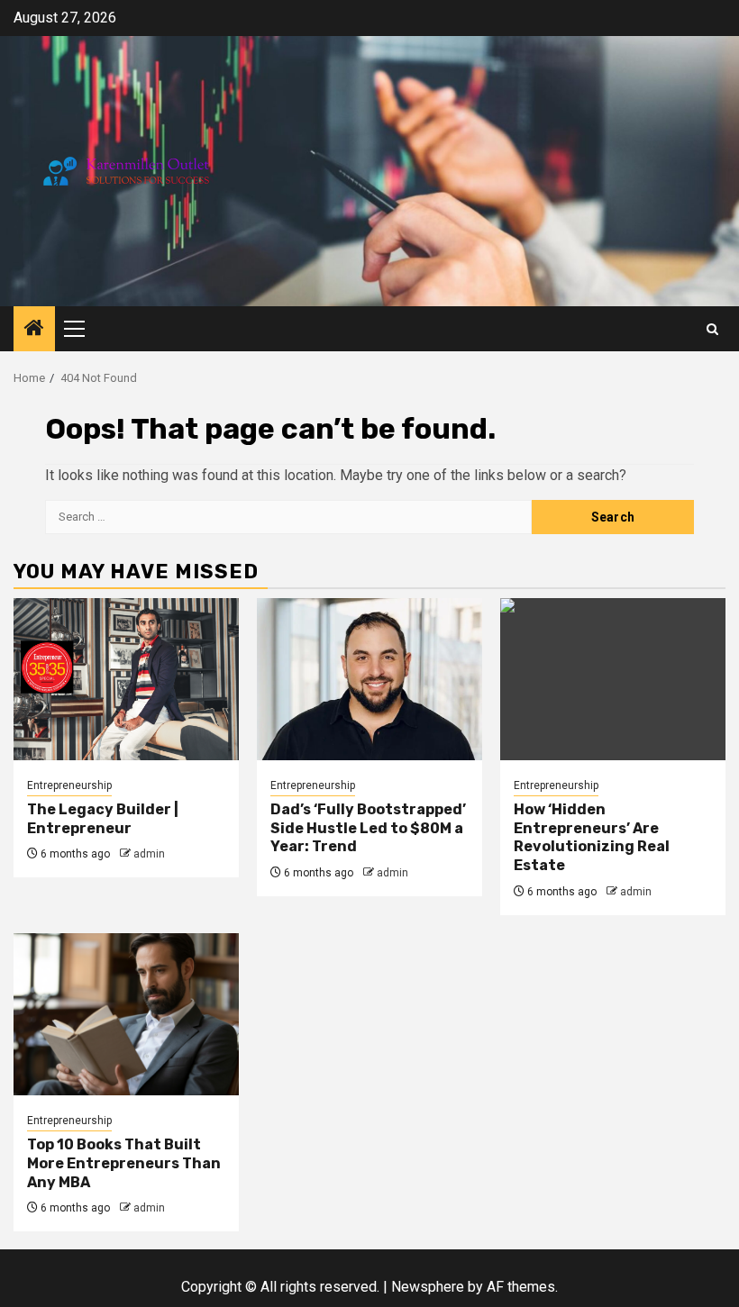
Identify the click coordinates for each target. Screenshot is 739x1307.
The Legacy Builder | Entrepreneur (102, 819)
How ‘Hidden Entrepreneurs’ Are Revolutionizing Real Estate (592, 837)
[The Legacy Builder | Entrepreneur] (126, 679)
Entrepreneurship (69, 785)
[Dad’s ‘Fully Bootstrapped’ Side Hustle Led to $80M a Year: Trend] (369, 679)
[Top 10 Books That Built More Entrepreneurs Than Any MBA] (126, 1014)
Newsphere (427, 1286)
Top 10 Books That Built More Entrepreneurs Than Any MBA (124, 1163)
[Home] (34, 329)
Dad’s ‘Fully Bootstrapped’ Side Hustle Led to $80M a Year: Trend (368, 828)
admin (149, 854)
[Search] (712, 329)
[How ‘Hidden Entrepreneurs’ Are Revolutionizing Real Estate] (612, 679)
